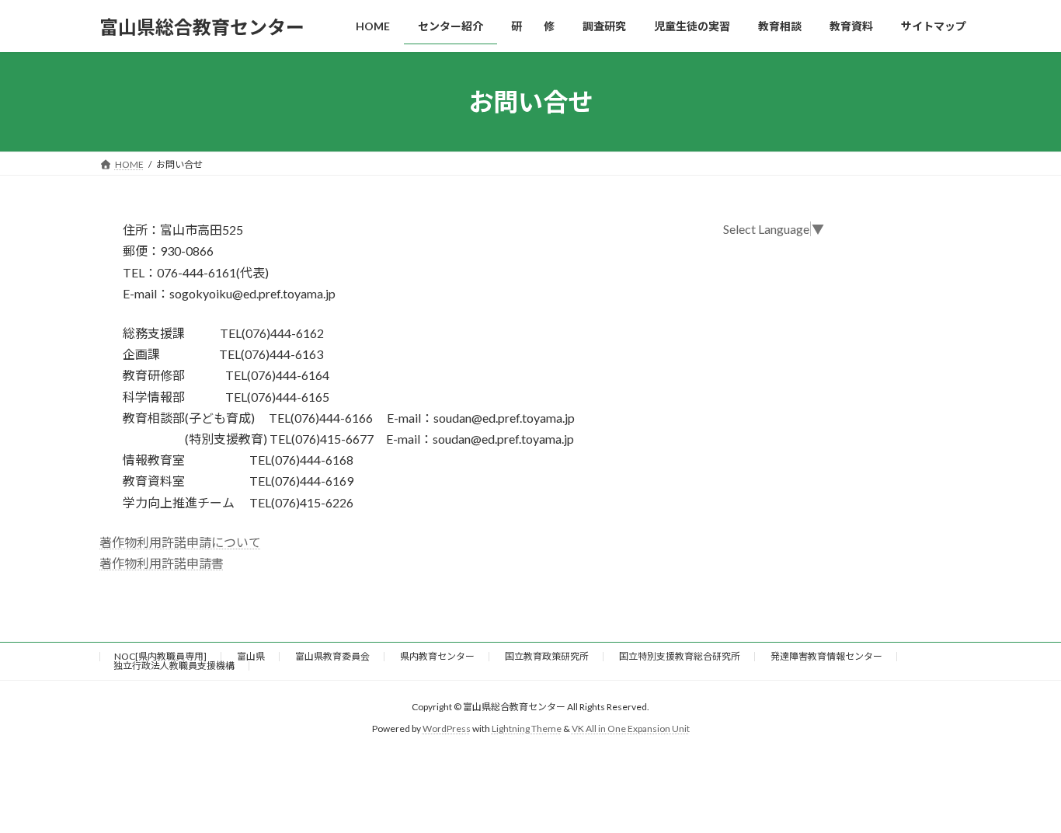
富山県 (251, 656)
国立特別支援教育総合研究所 (679, 656)
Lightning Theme (527, 729)
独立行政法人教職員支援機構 (174, 665)
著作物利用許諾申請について (180, 542)
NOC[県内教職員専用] (160, 656)
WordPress (447, 729)
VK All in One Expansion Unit (631, 729)
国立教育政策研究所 (547, 656)
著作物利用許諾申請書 (161, 563)
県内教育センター (437, 656)
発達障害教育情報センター (826, 656)
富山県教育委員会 (332, 656)
